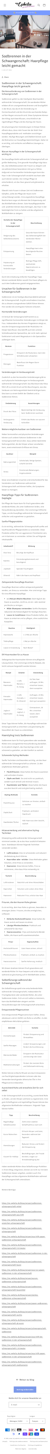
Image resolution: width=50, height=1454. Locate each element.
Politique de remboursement (19, 1441)
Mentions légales (20, 1449)
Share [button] (6, 77)
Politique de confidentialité (39, 1441)
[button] (5, 5)
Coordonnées (33, 1449)
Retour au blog (27, 1379)
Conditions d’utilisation (18, 1445)
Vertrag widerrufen (25, 1389)
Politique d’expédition (35, 1445)
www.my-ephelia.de (15, 1438)
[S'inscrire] (38, 1405)
